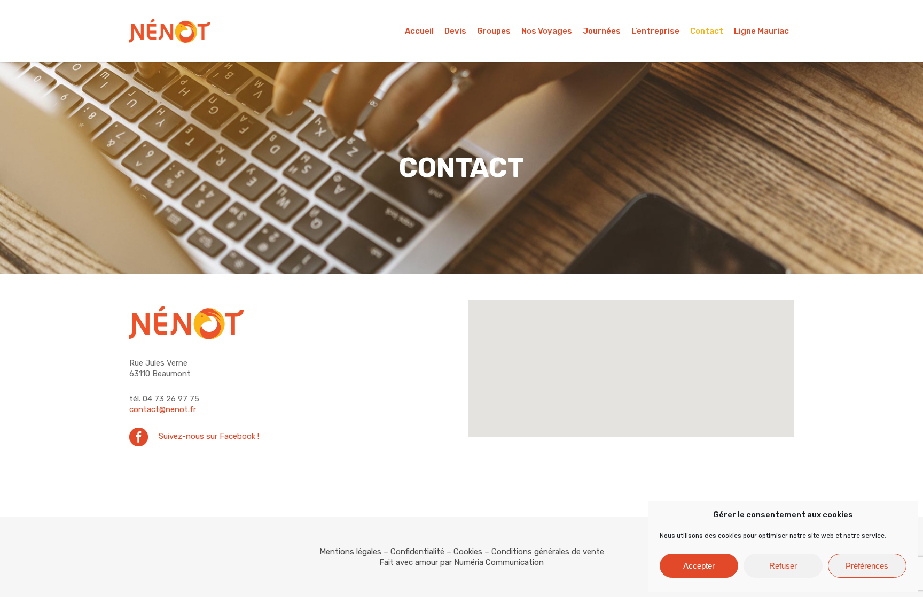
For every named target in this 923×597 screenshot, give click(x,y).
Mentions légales (350, 551)
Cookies (467, 551)
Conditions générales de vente (547, 551)
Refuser (783, 565)
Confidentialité (417, 551)
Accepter (699, 565)
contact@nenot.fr (162, 409)
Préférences (867, 565)
